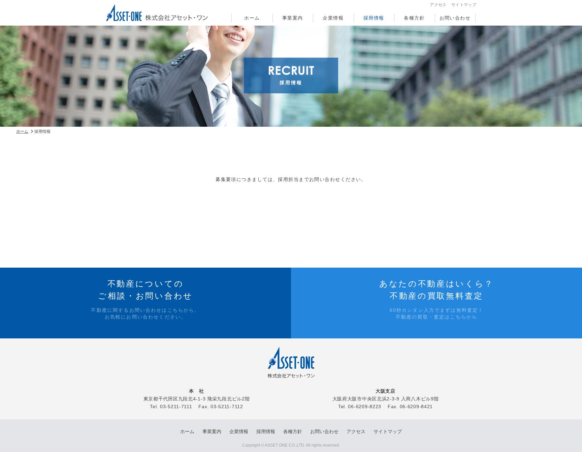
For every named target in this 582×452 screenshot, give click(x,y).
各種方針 (414, 18)
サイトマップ (463, 4)
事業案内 (292, 18)
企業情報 (333, 18)
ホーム (252, 18)
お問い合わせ (455, 18)
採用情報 (373, 18)
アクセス (438, 4)
